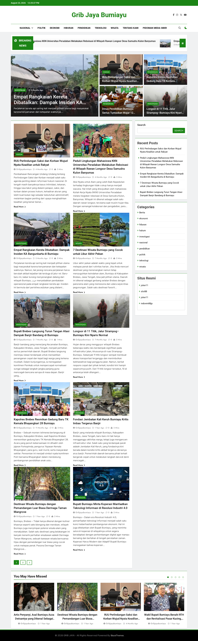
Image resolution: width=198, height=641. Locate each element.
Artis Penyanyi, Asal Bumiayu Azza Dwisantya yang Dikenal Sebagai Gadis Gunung (34, 618)
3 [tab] (175, 577)
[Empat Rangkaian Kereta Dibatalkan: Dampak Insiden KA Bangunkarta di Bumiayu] (130, 44)
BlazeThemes (117, 635)
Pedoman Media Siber (155, 28)
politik (42, 28)
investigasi (153, 104)
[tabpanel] (34, 604)
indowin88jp (146, 303)
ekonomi (54, 28)
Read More (19, 206)
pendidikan (84, 28)
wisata (114, 28)
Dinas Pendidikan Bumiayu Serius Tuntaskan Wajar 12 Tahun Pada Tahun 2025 (117, 112)
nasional (25, 28)
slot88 (144, 291)
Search (141, 124)
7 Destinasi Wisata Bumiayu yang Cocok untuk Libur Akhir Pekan (50, 99)
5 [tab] (183, 577)
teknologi (100, 28)
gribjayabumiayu (24, 169)
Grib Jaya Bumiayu (99, 15)
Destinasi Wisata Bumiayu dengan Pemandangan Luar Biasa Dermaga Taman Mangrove (40, 508)
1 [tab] (168, 577)
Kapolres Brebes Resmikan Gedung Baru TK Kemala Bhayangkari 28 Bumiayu (162, 81)
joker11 (144, 285)
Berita (78, 154)
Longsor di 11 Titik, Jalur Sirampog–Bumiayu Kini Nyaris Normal (165, 112)
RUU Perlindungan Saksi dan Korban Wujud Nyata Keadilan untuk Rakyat (119, 81)
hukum (106, 72)
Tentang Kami (130, 28)
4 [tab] (179, 577)
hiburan (68, 28)
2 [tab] (171, 577)
